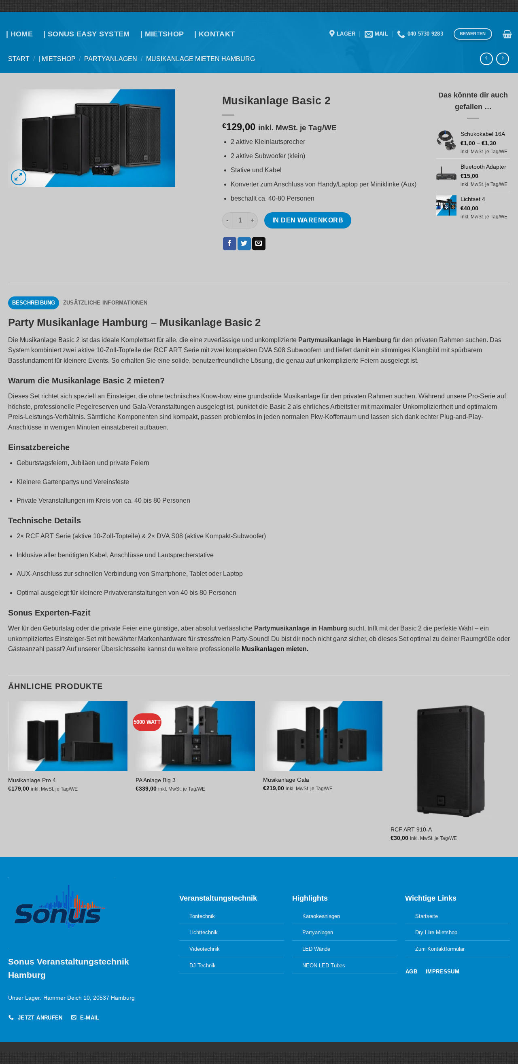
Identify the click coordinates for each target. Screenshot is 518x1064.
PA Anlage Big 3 (156, 780)
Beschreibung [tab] (33, 303)
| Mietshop (162, 34)
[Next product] (486, 59)
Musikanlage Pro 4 (32, 780)
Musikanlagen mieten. (275, 648)
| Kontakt (214, 34)
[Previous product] (502, 59)
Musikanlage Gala (286, 779)
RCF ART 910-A (411, 829)
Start (19, 58)
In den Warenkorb (307, 220)
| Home (19, 34)
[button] (507, 34)
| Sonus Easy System (86, 34)
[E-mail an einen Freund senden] (258, 244)
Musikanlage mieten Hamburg (200, 58)
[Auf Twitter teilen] (244, 244)
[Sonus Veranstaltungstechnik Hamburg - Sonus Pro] (259, 22)
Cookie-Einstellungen (437, 1001)
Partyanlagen (110, 58)
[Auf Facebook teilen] (229, 244)
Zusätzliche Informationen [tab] (105, 303)
